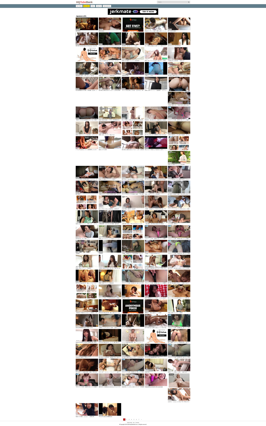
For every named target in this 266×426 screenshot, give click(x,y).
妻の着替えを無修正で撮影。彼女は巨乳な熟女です (179, 194)
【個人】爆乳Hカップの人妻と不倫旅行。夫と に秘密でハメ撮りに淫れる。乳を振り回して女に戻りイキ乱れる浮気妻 (179, 134)
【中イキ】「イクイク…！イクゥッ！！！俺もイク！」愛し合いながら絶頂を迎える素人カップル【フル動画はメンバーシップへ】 (110, 372)
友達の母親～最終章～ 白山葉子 (129, 208)
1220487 (78, 253)
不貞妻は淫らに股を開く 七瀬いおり (176, 60)
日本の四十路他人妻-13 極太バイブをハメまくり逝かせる (87, 283)
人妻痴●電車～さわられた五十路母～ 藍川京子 (109, 223)
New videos (86, 6)
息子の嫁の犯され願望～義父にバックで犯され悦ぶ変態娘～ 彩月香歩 (156, 327)
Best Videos (79, 6)
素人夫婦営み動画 (172, 31)
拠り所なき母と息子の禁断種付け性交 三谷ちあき (155, 134)
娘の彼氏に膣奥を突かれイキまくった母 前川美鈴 (109, 90)
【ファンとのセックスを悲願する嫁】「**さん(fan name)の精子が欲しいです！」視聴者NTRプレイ (133, 194)
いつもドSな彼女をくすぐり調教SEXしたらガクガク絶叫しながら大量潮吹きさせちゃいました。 (87, 149)
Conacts (137, 422)
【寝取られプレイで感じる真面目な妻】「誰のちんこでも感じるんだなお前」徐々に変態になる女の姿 (110, 194)
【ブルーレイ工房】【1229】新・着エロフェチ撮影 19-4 (133, 372)
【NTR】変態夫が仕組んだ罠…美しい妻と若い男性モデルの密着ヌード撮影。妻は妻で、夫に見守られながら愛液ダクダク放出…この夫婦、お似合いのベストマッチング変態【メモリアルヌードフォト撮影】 (110, 268)
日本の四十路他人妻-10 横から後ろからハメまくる (110, 312)
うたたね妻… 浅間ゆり (173, 223)
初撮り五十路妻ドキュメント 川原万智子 (131, 60)
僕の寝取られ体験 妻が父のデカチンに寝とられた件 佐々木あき (156, 268)
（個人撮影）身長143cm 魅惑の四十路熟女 (154, 223)
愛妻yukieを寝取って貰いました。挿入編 (85, 75)
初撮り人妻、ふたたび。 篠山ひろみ (107, 134)
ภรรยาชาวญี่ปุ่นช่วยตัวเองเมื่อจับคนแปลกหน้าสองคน (110, 45)
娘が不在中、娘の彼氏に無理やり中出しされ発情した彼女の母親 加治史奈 (133, 179)
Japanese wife (125, 75)
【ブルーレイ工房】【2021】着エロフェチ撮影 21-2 (87, 386)
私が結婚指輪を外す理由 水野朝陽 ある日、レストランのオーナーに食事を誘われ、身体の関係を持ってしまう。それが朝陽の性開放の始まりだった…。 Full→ (87, 90)
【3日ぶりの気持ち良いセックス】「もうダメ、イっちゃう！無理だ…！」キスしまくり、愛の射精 (110, 60)
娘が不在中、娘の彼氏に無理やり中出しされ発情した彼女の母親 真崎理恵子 (179, 268)
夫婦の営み (147, 372)
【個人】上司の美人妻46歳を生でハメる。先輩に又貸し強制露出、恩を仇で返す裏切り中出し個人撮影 (87, 119)
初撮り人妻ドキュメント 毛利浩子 (83, 268)
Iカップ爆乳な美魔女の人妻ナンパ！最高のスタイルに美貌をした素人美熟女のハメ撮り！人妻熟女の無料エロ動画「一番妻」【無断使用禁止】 (156, 45)
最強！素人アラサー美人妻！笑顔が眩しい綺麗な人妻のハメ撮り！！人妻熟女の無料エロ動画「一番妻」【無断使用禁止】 (156, 60)
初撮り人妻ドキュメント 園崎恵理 (106, 283)
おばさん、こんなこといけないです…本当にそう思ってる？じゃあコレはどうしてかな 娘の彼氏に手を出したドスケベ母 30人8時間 (179, 401)
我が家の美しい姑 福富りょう (82, 238)
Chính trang (129, 422)
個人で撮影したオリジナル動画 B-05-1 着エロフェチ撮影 (179, 342)
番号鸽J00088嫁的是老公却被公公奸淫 (84, 327)
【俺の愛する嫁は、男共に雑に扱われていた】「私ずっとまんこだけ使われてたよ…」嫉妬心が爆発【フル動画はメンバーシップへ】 (133, 223)
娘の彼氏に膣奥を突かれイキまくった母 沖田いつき (179, 75)
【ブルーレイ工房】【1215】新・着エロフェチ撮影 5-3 (179, 357)
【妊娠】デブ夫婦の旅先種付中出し (152, 253)
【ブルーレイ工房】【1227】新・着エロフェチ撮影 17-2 (179, 253)
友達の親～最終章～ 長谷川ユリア (83, 357)
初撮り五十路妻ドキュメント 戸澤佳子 (107, 179)
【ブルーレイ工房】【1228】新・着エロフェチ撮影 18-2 (179, 327)
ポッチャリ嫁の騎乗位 (127, 327)
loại (134, 422)
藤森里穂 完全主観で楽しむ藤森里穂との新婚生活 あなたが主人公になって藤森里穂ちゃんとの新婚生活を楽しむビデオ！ (156, 119)
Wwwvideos (101, 31)
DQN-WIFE (78, 31)
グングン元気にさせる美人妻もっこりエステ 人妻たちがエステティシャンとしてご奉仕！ (87, 179)
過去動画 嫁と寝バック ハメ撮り (129, 45)
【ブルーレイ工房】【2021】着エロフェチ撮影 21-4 (156, 238)
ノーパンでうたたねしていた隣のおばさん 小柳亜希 (179, 208)
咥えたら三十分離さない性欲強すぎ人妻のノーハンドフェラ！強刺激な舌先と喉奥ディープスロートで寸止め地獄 (156, 149)
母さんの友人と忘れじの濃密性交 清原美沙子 (109, 208)
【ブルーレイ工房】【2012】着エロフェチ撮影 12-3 (179, 238)
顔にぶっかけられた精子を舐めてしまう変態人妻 (178, 298)
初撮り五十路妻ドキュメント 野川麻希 (176, 164)
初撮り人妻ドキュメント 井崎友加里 (107, 75)
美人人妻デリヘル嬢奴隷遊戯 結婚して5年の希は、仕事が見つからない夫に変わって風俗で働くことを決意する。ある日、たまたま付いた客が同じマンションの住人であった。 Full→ (87, 372)
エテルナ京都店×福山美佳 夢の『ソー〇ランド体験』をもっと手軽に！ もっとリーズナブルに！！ (133, 342)
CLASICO (101, 253)
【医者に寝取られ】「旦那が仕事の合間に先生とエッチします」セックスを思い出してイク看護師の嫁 (179, 105)
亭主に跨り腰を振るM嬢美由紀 (105, 416)
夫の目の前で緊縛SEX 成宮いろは (152, 357)
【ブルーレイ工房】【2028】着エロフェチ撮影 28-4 (156, 283)
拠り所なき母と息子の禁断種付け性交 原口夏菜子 (155, 179)
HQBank (79, 2)
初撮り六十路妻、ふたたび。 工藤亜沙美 (85, 416)
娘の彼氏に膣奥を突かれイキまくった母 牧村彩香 (132, 357)
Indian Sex (99, 6)
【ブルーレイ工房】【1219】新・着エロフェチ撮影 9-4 (133, 283)
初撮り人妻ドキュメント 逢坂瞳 (175, 312)
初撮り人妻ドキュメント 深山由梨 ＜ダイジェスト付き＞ (87, 134)
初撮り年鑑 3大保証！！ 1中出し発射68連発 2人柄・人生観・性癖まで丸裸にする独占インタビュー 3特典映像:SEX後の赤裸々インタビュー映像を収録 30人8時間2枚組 (110, 119)
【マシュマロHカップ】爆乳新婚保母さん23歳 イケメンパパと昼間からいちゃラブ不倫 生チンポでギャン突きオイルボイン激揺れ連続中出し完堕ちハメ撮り (110, 298)
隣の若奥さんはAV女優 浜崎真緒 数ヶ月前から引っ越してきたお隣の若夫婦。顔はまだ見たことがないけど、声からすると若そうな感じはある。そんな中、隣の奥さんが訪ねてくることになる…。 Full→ (110, 357)
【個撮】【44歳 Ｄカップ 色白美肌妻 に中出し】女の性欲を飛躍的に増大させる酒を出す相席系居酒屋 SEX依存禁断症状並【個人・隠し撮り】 (133, 253)
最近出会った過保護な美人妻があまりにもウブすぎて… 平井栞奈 (110, 386)
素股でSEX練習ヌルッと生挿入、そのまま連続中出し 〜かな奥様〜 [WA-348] (156, 298)
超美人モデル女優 (103, 149)
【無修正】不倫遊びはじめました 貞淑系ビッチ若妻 (87, 312)
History (92, 6)
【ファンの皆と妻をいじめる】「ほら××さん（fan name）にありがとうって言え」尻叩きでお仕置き (133, 90)
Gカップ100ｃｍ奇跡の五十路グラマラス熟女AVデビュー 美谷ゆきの (133, 119)
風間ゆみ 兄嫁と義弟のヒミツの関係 (153, 312)
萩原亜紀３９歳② (126, 298)
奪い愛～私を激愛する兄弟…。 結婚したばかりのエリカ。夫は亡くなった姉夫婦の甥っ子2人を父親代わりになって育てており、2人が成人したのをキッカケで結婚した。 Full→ (179, 283)
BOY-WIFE (78, 194)
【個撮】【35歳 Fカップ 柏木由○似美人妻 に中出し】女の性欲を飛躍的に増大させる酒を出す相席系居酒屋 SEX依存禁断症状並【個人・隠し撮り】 (156, 208)
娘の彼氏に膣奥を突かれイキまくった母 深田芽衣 (133, 149)
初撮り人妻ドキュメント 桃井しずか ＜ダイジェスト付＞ (87, 223)
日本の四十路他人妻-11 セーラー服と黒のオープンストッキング (110, 342)
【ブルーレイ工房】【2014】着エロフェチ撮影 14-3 (179, 119)
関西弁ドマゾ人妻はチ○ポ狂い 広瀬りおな (177, 372)
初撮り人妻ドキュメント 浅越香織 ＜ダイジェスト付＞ (156, 90)
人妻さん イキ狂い (149, 75)
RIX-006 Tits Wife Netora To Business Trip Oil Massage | (87, 45)
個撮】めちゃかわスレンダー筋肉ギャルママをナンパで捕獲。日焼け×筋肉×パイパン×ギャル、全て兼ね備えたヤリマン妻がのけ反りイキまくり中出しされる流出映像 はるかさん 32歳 (110, 238)
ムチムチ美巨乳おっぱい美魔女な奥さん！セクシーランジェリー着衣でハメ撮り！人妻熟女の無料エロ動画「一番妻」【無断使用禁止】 (179, 179)
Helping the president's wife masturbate (154, 386)
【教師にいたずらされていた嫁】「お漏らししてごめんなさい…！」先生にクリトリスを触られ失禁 (110, 327)
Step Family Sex (106, 6)
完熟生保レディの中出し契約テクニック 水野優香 (133, 386)
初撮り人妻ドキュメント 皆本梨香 (152, 194)
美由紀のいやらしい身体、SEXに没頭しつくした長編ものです (156, 31)
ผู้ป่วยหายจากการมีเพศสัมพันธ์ (174, 45)
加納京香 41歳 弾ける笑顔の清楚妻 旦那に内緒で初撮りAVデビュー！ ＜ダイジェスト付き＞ (87, 342)
